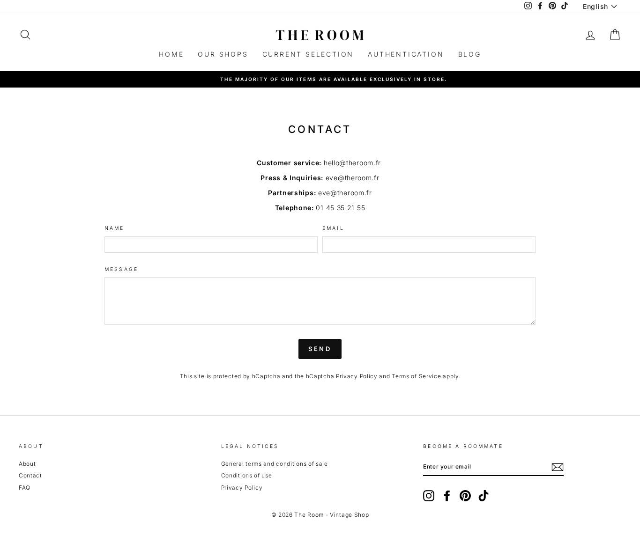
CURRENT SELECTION (308, 54)
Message (121, 269)
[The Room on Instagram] (428, 495)
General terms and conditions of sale (274, 463)
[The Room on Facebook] (447, 495)
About (27, 463)
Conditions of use (246, 475)
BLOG (469, 54)
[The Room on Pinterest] (465, 495)
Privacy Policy (357, 376)
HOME (171, 54)
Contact (30, 475)
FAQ (24, 487)
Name (114, 228)
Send (320, 348)
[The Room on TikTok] (483, 495)
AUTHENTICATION (406, 54)
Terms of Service (416, 376)
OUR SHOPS (223, 54)
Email (333, 228)
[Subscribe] (557, 467)
